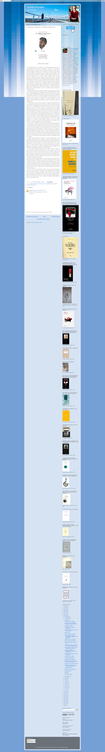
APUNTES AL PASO (68, 674)
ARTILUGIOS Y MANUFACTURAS (71, 663)
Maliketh (55, 747)
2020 (65, 615)
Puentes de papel (35, 7)
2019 (65, 690)
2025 (65, 607)
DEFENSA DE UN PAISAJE (70, 621)
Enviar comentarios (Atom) (37, 222)
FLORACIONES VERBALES (70, 659)
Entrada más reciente (32, 216)
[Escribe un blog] (48, 182)
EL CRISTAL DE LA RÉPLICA (70, 669)
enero (66, 688)
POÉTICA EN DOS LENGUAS (70, 640)
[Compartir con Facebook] (50, 182)
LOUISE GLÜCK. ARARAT (70, 656)
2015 (65, 697)
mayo (66, 682)
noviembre (67, 618)
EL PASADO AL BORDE (69, 657)
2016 (65, 695)
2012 (65, 702)
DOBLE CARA (67, 632)
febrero (66, 687)
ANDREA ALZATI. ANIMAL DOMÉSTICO (70, 628)
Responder (31, 193)
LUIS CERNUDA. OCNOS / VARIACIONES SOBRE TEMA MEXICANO (71, 636)
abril (66, 684)
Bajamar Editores (34, 183)
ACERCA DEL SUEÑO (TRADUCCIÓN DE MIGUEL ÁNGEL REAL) (70, 651)
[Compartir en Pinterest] (51, 182)
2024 (65, 609)
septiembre (67, 676)
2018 (65, 692)
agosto (66, 677)
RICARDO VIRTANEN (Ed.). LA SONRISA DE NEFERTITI (71, 666)
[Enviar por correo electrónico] (47, 182)
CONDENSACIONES (69, 625)
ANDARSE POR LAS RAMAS (70, 639)
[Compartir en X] (49, 182)
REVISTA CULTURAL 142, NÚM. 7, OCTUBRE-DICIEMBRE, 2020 (71, 645)
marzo (66, 685)
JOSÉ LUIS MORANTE (73, 48)
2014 (65, 698)
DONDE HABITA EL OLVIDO (70, 634)
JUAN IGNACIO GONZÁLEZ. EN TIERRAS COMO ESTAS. (71, 648)
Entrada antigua (55, 216)
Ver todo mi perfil (66, 85)
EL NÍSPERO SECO (68, 667)
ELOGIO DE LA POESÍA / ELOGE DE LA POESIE (71, 630)
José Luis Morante (48, 183)
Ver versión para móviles (43, 219)
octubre (66, 620)
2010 (65, 705)
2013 (65, 700)
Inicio (44, 216)
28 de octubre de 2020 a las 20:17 (38, 190)
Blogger (66, 747)
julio (66, 679)
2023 (65, 610)
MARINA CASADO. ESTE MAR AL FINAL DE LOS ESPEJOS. (71, 661)
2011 (65, 703)
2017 (65, 694)
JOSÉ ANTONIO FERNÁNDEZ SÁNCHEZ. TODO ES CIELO (71, 624)
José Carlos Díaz (41, 183)
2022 (65, 612)
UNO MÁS (67, 672)
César (30, 190)
